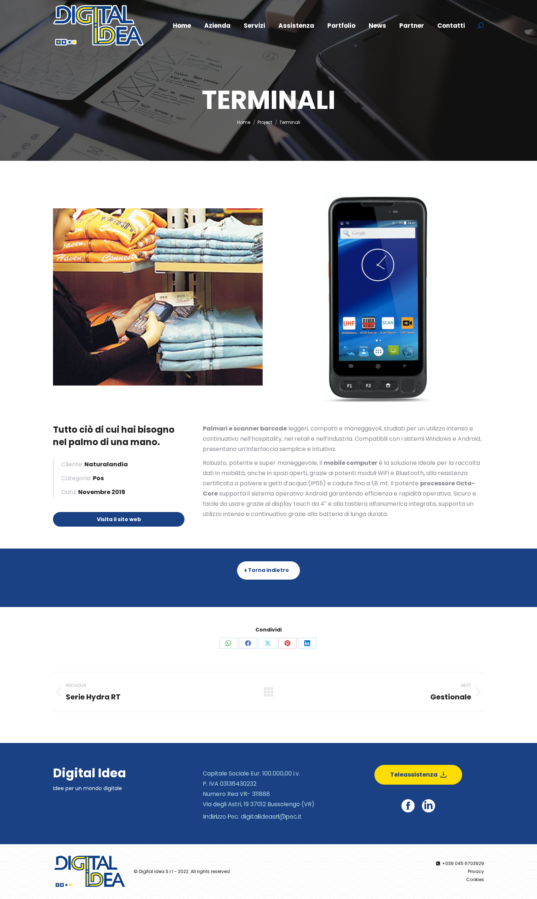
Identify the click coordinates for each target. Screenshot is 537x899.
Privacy (476, 871)
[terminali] (158, 297)
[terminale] (378, 297)
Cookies (475, 879)
